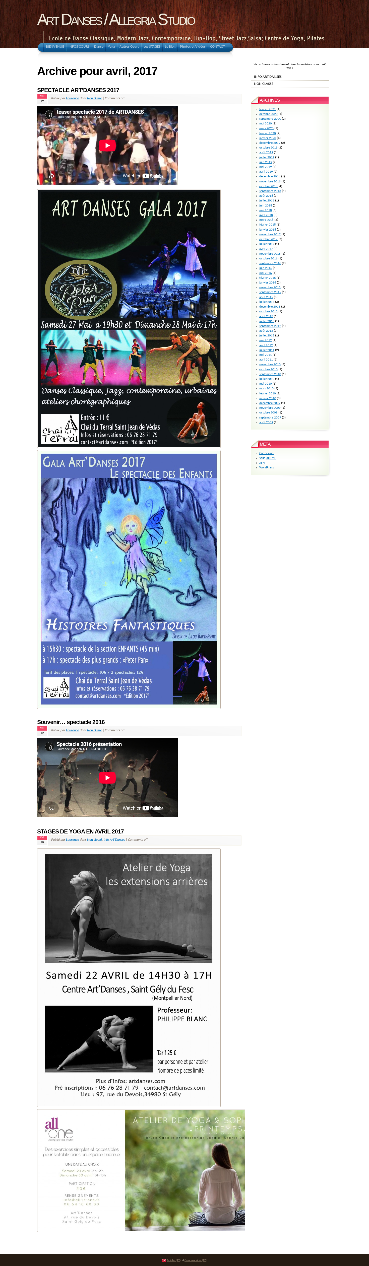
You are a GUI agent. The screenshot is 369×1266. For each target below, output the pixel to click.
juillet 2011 (266, 350)
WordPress (266, 467)
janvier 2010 (267, 398)
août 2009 (266, 422)
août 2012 (266, 330)
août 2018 (266, 195)
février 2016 (267, 277)
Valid (267, 458)
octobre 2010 (268, 369)
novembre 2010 (270, 364)
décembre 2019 (269, 143)
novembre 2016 (270, 253)
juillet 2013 (266, 321)
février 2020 (267, 133)
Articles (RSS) (174, 1260)
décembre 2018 (269, 176)
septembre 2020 (270, 118)
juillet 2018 (266, 200)
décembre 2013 (269, 306)
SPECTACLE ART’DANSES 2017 (78, 90)
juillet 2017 (266, 244)
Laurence (72, 98)
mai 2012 (265, 340)
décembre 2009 (269, 403)
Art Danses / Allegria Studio (115, 19)
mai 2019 (265, 167)
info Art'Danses (114, 840)
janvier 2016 (267, 282)
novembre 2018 (270, 181)
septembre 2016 (270, 263)
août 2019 (266, 152)
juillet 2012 (266, 335)
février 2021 (267, 109)
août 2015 (266, 297)
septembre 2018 (270, 191)
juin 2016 (265, 268)
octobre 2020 (268, 114)
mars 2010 (266, 388)
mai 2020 (265, 123)
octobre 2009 (268, 412)
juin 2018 (265, 205)
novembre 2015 (270, 287)
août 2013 (266, 316)
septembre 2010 (270, 374)
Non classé (94, 98)
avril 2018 (266, 215)
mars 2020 (266, 128)
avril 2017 (266, 249)
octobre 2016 (268, 258)
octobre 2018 (268, 186)
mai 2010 (265, 383)
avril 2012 (266, 345)
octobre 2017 (268, 239)
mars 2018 (266, 220)
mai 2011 (265, 355)
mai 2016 (265, 273)
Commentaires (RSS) (195, 1260)
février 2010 (267, 393)
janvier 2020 (267, 138)
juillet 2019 (266, 157)
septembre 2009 (270, 417)
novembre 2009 (270, 407)
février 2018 (267, 224)
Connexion (266, 453)
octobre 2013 (268, 311)
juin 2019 (265, 162)
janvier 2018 (267, 229)
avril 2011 (266, 359)
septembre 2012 (270, 326)
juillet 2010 (266, 379)
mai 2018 (265, 210)
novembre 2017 (270, 234)
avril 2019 (266, 171)
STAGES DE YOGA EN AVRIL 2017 (80, 831)
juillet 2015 (266, 302)
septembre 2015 (270, 292)
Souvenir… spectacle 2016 (71, 722)
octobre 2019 (268, 147)
